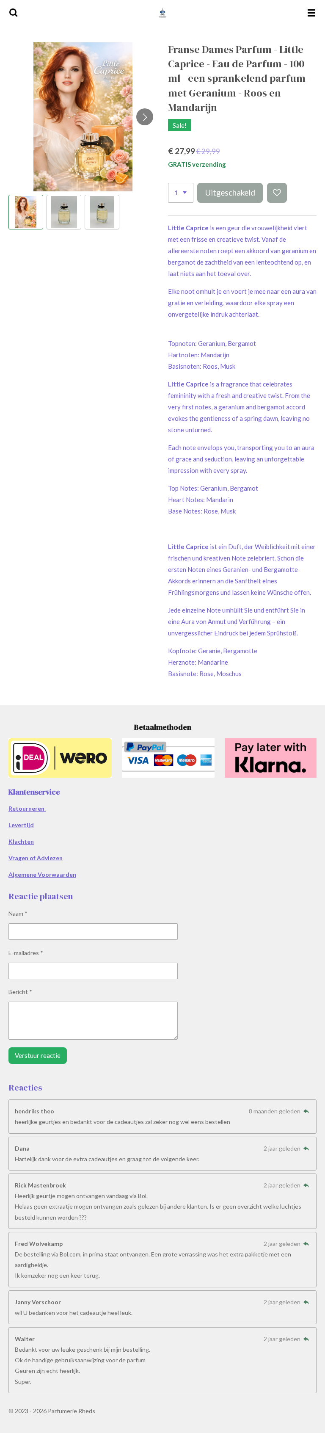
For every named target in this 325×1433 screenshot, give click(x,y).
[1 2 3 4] (180, 193)
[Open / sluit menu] (311, 12)
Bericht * (20, 991)
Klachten (21, 841)
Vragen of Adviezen (35, 857)
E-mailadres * (25, 952)
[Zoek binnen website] (13, 12)
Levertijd (21, 824)
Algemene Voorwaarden (42, 874)
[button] (25, 212)
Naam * (18, 913)
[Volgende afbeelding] (144, 116)
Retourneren (27, 808)
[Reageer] (306, 1111)
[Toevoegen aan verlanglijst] (277, 193)
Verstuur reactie (38, 1055)
